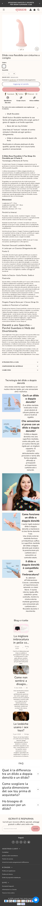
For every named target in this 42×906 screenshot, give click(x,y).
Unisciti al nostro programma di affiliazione (15, 862)
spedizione (12, 80)
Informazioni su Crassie (9, 889)
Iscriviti (35, 828)
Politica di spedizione (8, 871)
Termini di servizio (7, 859)
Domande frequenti (8, 886)
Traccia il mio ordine (8, 893)
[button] (3, 9)
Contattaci (5, 852)
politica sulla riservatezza (10, 855)
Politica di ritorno (7, 874)
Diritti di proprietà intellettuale (11, 877)
